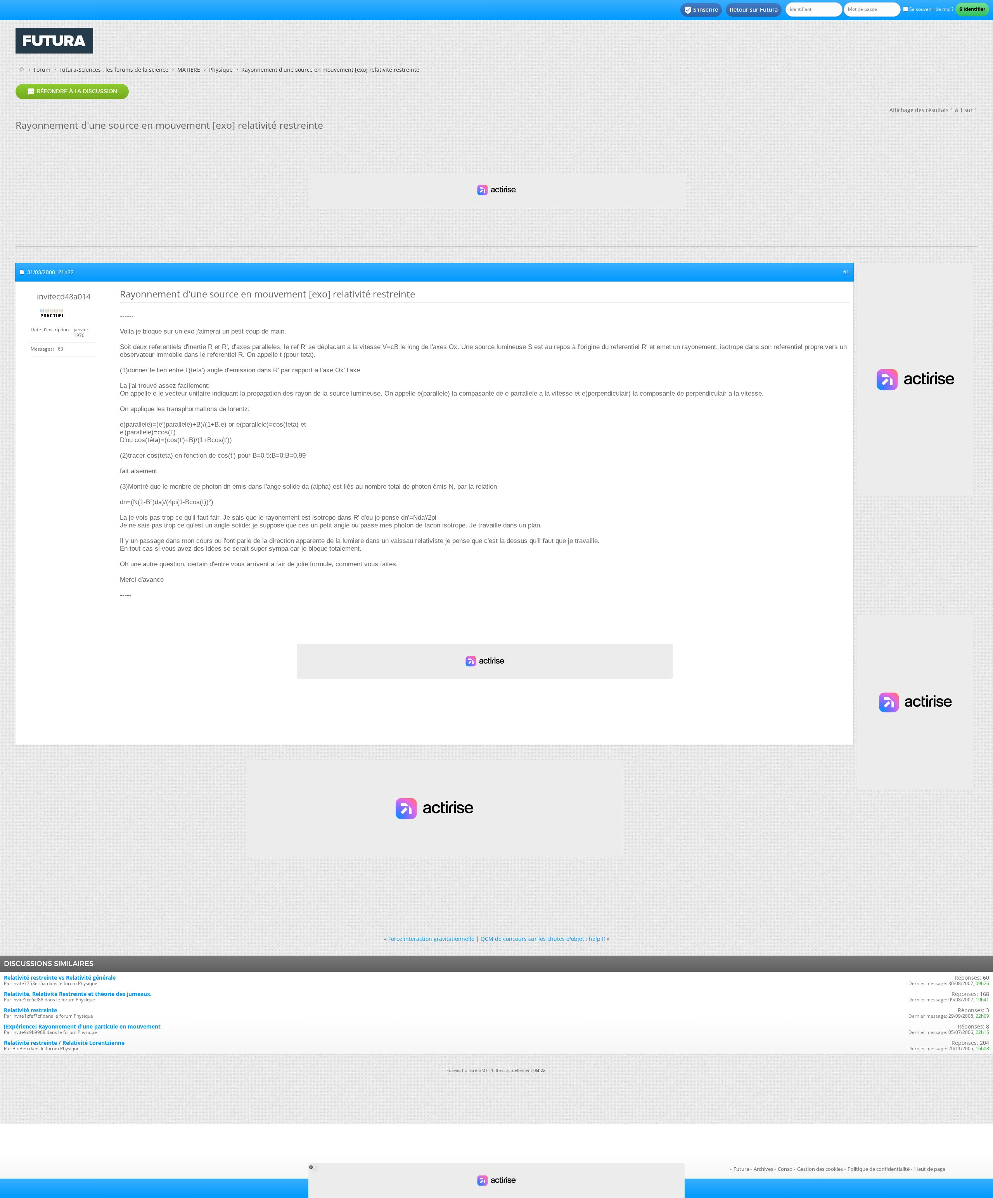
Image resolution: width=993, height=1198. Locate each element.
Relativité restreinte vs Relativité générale (60, 977)
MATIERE (188, 69)
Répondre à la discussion (72, 91)
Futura (741, 1168)
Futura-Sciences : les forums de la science (113, 69)
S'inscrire (701, 10)
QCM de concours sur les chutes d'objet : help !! (543, 938)
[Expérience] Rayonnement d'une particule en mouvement (82, 1026)
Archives (763, 1168)
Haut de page (929, 1168)
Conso (785, 1168)
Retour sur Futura (754, 9)
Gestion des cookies (820, 1168)
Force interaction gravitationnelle (431, 938)
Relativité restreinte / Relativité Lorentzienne (64, 1042)
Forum (42, 69)
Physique (221, 69)
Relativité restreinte (30, 1010)
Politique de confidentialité (879, 1168)
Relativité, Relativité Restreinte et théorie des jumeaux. (78, 993)
